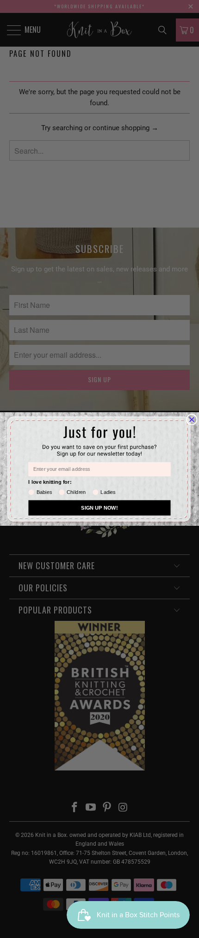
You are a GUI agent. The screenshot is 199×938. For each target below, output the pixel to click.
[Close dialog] (192, 420)
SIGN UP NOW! (99, 508)
